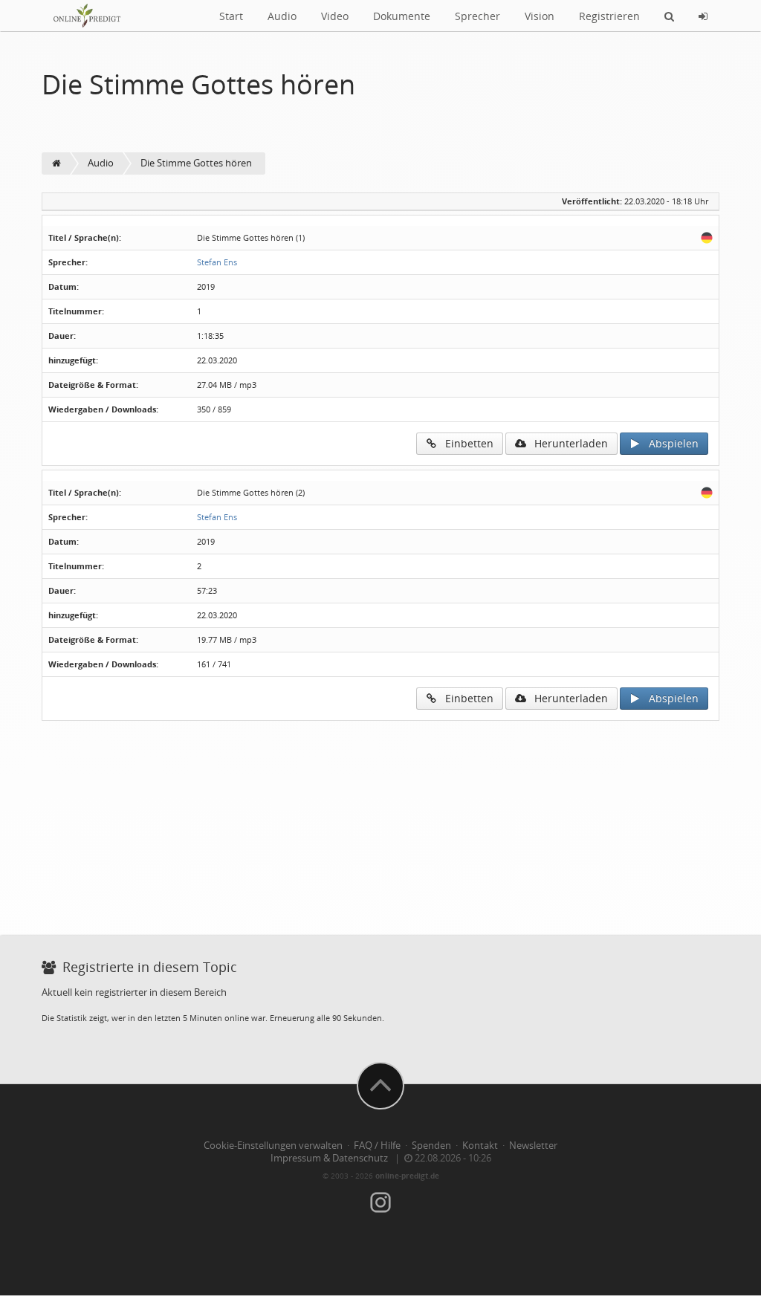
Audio (282, 16)
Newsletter (533, 1145)
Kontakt (480, 1145)
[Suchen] (669, 15)
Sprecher (477, 16)
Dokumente (401, 16)
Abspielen (669, 443)
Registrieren (609, 16)
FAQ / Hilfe (377, 1145)
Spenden (431, 1145)
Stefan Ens (217, 262)
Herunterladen (566, 443)
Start (231, 16)
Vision (539, 16)
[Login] (703, 15)
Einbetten (464, 443)
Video (335, 16)
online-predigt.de (407, 1175)
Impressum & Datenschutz (329, 1158)
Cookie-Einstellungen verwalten (273, 1145)
